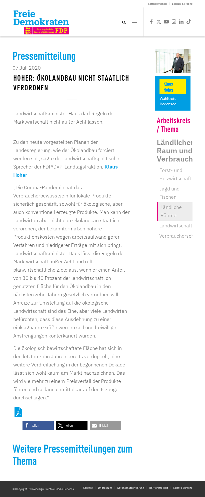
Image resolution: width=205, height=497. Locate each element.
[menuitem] (157, 3)
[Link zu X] (158, 21)
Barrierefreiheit (157, 3)
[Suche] (124, 21)
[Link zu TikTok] (188, 21)
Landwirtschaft (175, 225)
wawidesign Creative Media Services (52, 489)
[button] (38, 425)
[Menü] (134, 22)
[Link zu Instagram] (174, 21)
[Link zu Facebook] (151, 21)
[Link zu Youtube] (166, 21)
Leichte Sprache (182, 3)
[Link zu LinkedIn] (181, 21)
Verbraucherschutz (180, 235)
